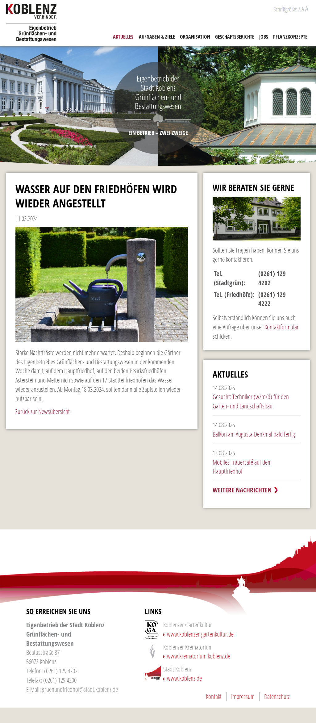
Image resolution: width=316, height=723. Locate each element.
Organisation (195, 36)
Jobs (263, 36)
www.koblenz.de (184, 678)
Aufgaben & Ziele (157, 36)
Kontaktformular (281, 327)
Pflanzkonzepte (290, 36)
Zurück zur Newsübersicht (42, 411)
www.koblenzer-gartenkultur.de (200, 634)
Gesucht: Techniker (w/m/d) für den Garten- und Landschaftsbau (251, 401)
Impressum (243, 696)
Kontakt (214, 696)
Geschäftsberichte (234, 36)
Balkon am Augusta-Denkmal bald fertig (254, 434)
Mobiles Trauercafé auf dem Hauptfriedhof (242, 467)
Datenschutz (277, 696)
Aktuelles (123, 36)
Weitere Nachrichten (242, 490)
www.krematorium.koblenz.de (198, 656)
